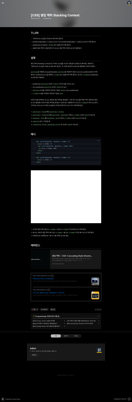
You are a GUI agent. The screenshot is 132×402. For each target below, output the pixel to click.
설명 (34, 57)
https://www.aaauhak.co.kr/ (41, 275)
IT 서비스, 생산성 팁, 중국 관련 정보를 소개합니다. (43, 351)
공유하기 (66, 336)
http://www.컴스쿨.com (40, 290)
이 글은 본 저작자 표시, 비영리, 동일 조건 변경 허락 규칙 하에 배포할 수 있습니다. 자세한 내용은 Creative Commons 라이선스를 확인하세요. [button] (98, 309)
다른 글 (76, 336)
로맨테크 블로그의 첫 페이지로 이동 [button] (66, 3)
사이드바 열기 (2, 3)
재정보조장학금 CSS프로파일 (43, 279)
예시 (34, 134)
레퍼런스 (36, 245)
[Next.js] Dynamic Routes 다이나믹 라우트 (80, 323)
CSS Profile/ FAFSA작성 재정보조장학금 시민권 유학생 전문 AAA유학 (55, 281)
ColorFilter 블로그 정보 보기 (129, 3)
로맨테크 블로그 (2, 399)
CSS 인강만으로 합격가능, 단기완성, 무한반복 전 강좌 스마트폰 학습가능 (55, 295)
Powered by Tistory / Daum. (13, 399)
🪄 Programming (46, 18)
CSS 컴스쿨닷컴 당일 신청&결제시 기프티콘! (48, 293)
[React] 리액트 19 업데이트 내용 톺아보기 (45, 323)
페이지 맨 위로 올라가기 (129, 399)
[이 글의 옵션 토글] (37, 309)
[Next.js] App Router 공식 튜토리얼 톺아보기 (46, 326)
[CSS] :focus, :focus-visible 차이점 (44, 321)
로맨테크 (33, 348)
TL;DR (35, 32)
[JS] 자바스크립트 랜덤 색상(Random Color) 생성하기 (83, 321)
